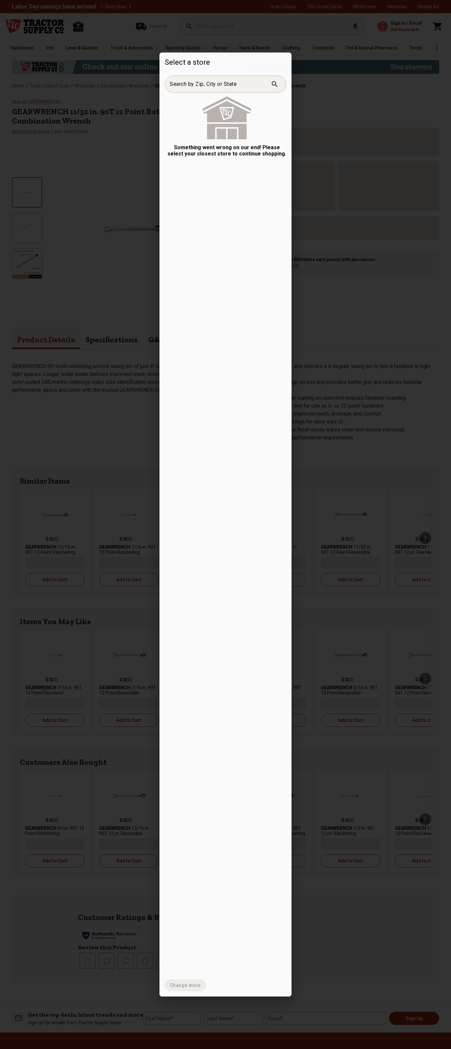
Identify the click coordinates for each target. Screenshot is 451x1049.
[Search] (274, 84)
